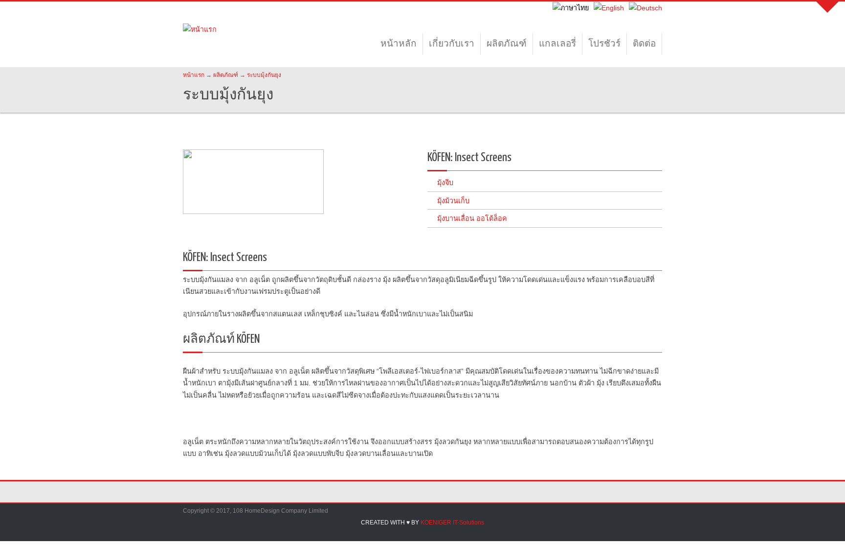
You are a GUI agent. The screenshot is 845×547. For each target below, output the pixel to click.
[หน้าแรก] (200, 39)
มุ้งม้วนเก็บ (453, 201)
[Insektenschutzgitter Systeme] (645, 8)
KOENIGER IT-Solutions (452, 522)
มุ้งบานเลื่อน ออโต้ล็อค (472, 218)
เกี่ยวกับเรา (451, 44)
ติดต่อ (644, 44)
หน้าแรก (193, 74)
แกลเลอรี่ (557, 44)
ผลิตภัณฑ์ (507, 44)
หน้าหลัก (398, 44)
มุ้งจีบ (445, 183)
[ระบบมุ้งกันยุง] (571, 8)
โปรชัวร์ (604, 44)
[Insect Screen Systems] (609, 8)
